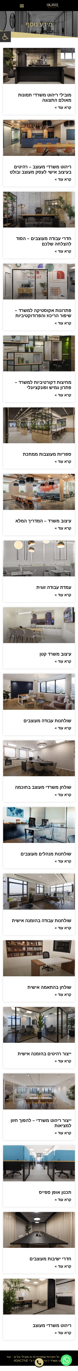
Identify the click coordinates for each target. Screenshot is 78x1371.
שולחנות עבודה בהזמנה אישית (41, 920)
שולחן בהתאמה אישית (49, 987)
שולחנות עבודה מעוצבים (47, 720)
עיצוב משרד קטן (55, 654)
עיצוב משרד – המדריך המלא (43, 520)
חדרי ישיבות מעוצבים (50, 1258)
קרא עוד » (63, 107)
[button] (5, 36)
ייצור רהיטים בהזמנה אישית (44, 1053)
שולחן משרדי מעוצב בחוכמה (43, 787)
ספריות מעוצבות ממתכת (47, 454)
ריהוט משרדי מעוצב (52, 1325)
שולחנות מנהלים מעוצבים (46, 853)
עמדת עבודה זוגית (53, 587)
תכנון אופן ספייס (55, 1192)
